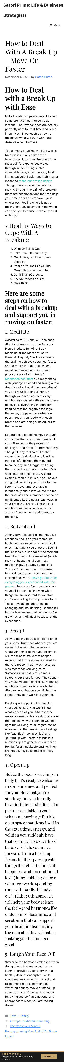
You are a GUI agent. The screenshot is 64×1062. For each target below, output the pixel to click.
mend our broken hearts (35, 181)
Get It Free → (49, 1057)
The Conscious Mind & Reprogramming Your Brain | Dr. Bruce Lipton (31, 1031)
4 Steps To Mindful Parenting (30, 1021)
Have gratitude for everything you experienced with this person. (31, 582)
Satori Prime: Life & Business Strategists (33, 10)
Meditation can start (19, 379)
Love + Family (19, 1016)
